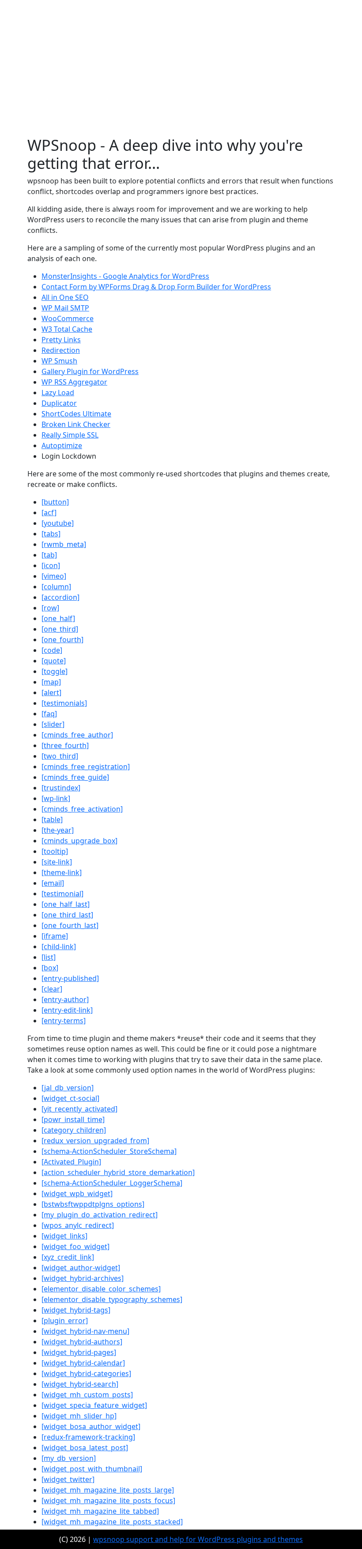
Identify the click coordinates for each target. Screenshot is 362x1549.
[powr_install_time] (73, 1119)
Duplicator (59, 403)
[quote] (53, 661)
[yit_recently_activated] (79, 1109)
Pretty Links (61, 339)
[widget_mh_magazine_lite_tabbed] (100, 1511)
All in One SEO (65, 297)
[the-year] (57, 830)
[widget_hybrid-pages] (78, 1352)
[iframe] (54, 936)
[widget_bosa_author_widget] (90, 1426)
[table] (52, 819)
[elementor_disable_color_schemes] (101, 1289)
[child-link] (58, 946)
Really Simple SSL (69, 435)
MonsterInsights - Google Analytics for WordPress (125, 276)
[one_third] (59, 629)
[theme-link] (61, 872)
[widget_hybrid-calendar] (83, 1363)
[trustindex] (60, 788)
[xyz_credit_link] (67, 1257)
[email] (52, 883)
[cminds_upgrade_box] (79, 841)
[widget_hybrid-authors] (81, 1342)
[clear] (51, 989)
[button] (55, 502)
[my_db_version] (68, 1458)
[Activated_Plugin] (71, 1162)
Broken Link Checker (75, 424)
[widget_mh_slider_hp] (79, 1416)
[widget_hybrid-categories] (86, 1373)
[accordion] (60, 597)
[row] (50, 608)
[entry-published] (70, 978)
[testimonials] (64, 703)
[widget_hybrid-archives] (82, 1278)
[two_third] (59, 756)
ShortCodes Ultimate (76, 414)
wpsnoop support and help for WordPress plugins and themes (198, 1539)
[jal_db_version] (67, 1088)
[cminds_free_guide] (75, 777)
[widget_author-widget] (80, 1267)
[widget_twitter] (67, 1479)
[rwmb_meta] (63, 544)
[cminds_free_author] (77, 735)
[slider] (52, 724)
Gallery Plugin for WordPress (90, 371)
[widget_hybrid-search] (79, 1384)
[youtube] (57, 523)
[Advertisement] (181, 69)
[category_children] (73, 1130)
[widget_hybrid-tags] (75, 1310)
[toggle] (54, 671)
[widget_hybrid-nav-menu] (85, 1331)
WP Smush (59, 361)
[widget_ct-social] (70, 1098)
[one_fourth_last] (69, 925)
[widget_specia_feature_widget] (94, 1405)
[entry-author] (65, 999)
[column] (56, 586)
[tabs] (50, 534)
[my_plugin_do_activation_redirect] (99, 1215)
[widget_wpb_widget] (77, 1193)
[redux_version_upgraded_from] (95, 1140)
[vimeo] (53, 576)
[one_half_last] (65, 904)
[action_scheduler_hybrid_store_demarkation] (118, 1172)
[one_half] (58, 618)
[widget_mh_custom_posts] (87, 1394)
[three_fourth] (65, 745)
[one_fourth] (62, 639)
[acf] (49, 512)
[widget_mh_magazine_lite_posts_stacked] (112, 1522)
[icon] (50, 565)
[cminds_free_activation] (82, 809)
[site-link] (56, 862)
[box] (49, 968)
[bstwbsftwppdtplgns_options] (92, 1204)
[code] (51, 650)
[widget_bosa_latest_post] (84, 1447)
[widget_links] (64, 1236)
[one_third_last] (67, 915)
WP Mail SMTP (65, 308)
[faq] (49, 713)
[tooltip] (54, 851)
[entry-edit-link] (67, 1010)
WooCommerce (67, 318)
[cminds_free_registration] (85, 766)
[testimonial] (62, 893)
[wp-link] (55, 798)
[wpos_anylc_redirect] (77, 1225)
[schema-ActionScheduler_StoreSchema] (109, 1151)
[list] (48, 957)
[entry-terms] (63, 1020)
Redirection (60, 350)
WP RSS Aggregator (74, 382)
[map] (51, 682)
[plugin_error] (64, 1320)
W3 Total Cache (66, 329)
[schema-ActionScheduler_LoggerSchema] (111, 1183)
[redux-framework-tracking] (88, 1437)
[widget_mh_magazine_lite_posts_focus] (108, 1500)
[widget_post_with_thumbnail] (91, 1469)
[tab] (49, 555)
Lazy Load (57, 392)
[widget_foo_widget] (75, 1246)
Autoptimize (61, 445)
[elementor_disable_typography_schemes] (111, 1299)
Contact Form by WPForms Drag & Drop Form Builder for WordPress (156, 287)
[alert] (51, 692)
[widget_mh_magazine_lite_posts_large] (107, 1490)
